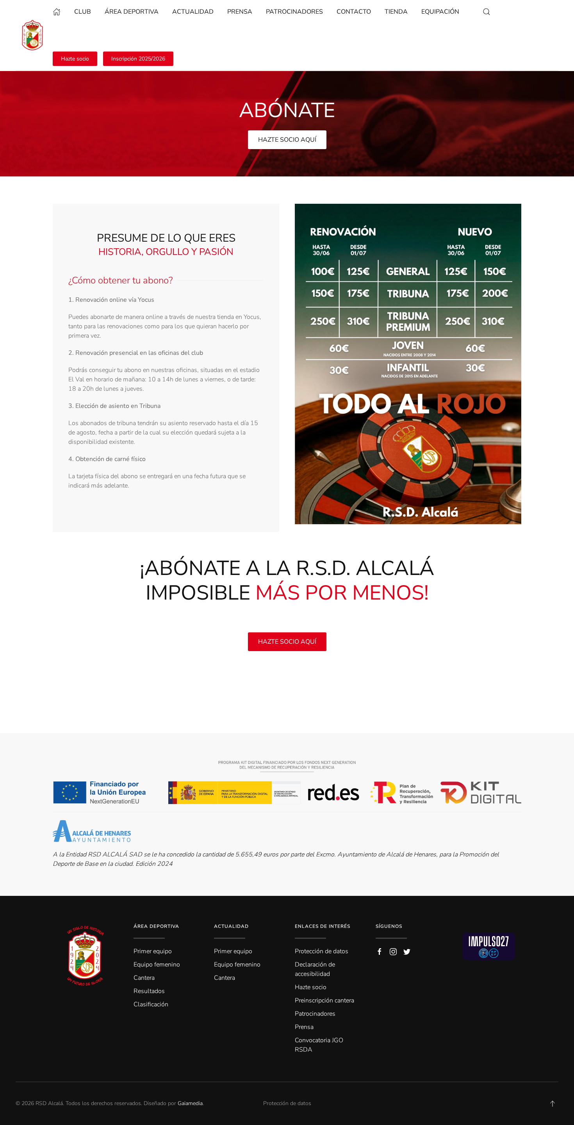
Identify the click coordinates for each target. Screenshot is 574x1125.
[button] (486, 11)
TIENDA (396, 11)
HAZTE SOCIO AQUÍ (287, 139)
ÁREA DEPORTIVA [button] (132, 11)
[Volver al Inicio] (34, 35)
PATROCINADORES (294, 11)
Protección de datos (287, 1103)
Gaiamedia (190, 1103)
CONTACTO (354, 11)
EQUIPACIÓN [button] (440, 11)
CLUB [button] (82, 11)
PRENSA (239, 11)
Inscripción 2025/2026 (138, 58)
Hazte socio (75, 58)
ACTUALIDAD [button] (193, 11)
